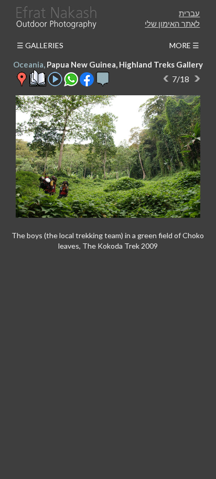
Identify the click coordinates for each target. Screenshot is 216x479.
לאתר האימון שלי (172, 23)
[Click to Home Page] (56, 17)
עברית (189, 13)
